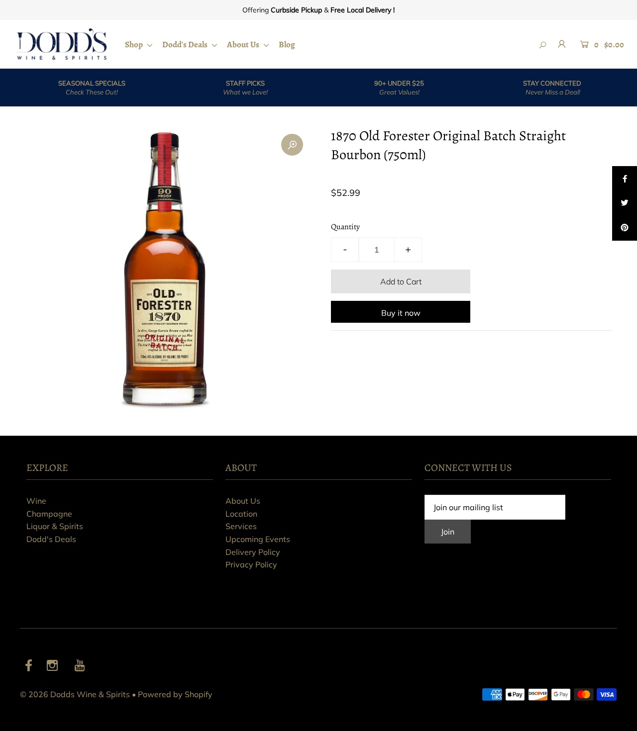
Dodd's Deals (185, 44)
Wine (36, 501)
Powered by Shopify (175, 694)
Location (241, 514)
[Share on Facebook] (624, 178)
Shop (134, 44)
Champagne (49, 514)
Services (241, 526)
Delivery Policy (252, 552)
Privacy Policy (251, 564)
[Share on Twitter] (624, 203)
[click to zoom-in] (292, 145)
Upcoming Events (257, 539)
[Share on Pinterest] (624, 228)
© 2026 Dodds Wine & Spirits (75, 694)
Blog (287, 44)
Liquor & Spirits (54, 526)
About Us (244, 44)
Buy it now (401, 313)
